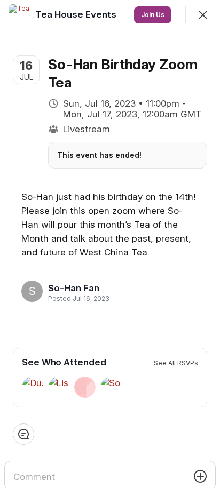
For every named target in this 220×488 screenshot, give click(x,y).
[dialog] (110, 244)
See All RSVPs (176, 363)
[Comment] (23, 434)
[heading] (75, 288)
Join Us (152, 15)
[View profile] (19, 15)
